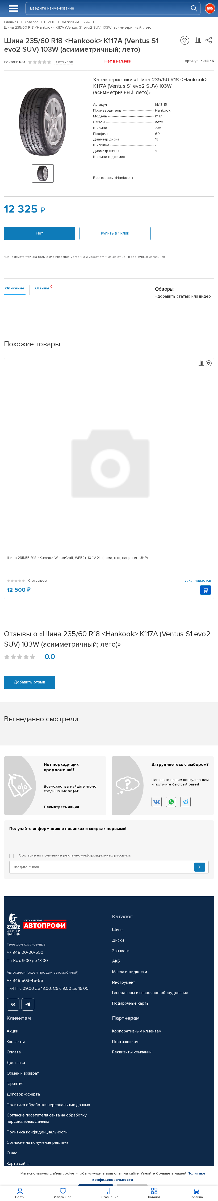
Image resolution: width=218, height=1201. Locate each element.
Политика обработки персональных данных (48, 1104)
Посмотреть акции (61, 807)
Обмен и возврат (23, 1073)
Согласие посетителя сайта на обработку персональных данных (47, 1118)
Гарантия (15, 1083)
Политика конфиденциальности (37, 1132)
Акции (12, 1031)
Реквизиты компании (132, 1052)
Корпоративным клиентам (136, 1031)
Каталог (122, 916)
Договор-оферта (23, 1094)
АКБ (116, 961)
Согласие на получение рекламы (38, 1142)
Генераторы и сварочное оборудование (150, 992)
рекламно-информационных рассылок (97, 855)
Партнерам (126, 1018)
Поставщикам (125, 1041)
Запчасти (120, 950)
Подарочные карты (130, 1003)
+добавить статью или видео (183, 296)
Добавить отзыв (29, 682)
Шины (117, 929)
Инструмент (123, 982)
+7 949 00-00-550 (25, 952)
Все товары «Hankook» (113, 177)
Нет (39, 233)
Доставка (16, 1062)
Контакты (16, 1041)
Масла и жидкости (129, 971)
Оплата (14, 1052)
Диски (118, 940)
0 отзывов (63, 62)
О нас (12, 1153)
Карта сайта (18, 1163)
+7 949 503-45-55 (25, 980)
